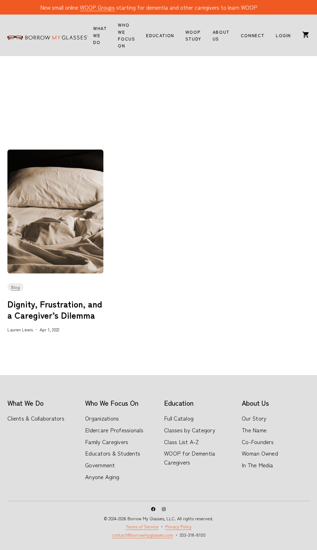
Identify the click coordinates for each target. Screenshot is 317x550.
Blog (15, 287)
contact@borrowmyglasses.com (142, 535)
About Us (255, 403)
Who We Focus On (111, 403)
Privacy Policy (178, 526)
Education (178, 403)
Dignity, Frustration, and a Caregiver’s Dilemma (54, 309)
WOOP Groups (97, 7)
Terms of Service (142, 526)
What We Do (25, 403)
